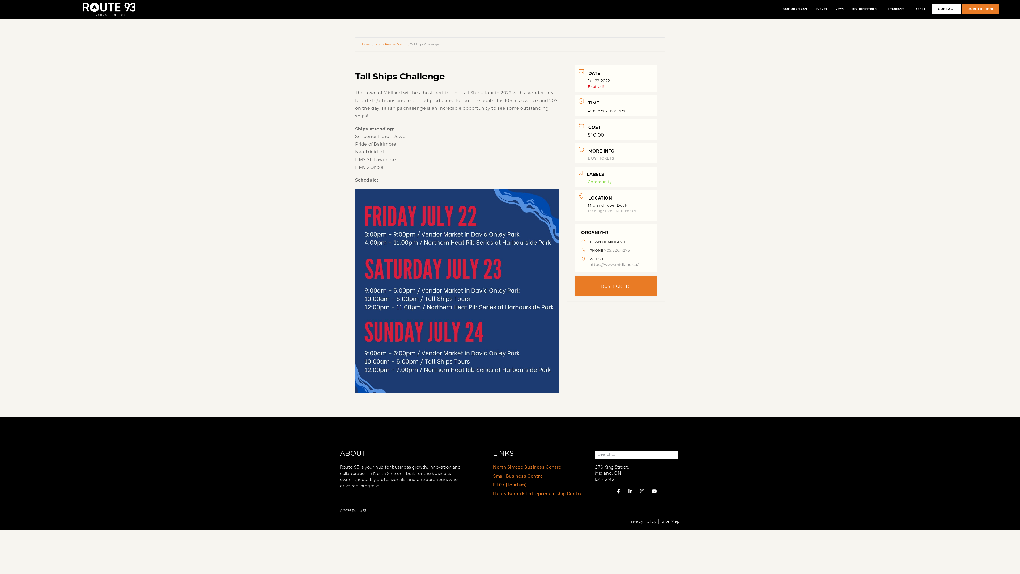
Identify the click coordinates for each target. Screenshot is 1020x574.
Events (821, 9)
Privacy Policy (642, 521)
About (921, 9)
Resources (896, 9)
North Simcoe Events (390, 44)
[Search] (674, 455)
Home (365, 44)
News (840, 9)
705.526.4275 (617, 250)
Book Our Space (795, 9)
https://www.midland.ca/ (614, 264)
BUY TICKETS (601, 158)
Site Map (670, 521)
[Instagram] (642, 491)
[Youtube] (654, 491)
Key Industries (864, 9)
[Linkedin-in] (630, 491)
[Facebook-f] (618, 491)
